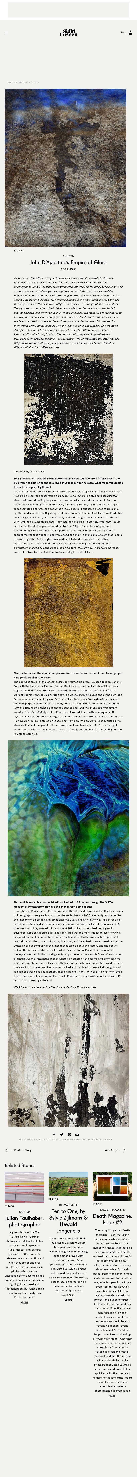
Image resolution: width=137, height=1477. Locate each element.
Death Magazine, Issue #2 (112, 1219)
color (47, 1139)
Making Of (67, 1139)
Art (39, 1139)
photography (95, 1139)
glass (56, 1139)
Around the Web (27, 1139)
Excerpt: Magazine (112, 1209)
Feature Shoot (102, 343)
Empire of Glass (38, 347)
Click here (20, 987)
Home (9, 82)
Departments (21, 82)
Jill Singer (70, 268)
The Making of (68, 1204)
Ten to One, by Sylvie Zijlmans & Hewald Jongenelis (68, 1221)
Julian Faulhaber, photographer (24, 1221)
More (25, 1302)
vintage (108, 1139)
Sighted (35, 82)
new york (80, 1139)
